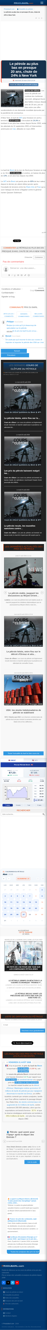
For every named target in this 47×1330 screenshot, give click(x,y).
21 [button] (30, 908)
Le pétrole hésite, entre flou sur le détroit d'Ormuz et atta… (23, 652)
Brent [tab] (12, 760)
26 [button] (17, 914)
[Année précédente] (4, 878)
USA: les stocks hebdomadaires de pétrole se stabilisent (23, 711)
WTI (20, 118)
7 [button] (29, 896)
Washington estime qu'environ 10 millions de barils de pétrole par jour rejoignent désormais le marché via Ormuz (23, 1091)
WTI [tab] (35, 760)
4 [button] (11, 896)
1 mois (7, 805)
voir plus (9, 331)
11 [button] (11, 902)
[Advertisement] (23, 41)
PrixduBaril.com (8, 1323)
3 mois (18, 805)
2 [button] (42, 890)
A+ (36, 18)
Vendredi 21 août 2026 (19, 1062)
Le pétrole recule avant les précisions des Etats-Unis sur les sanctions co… (26, 996)
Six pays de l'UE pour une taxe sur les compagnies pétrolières (23, 968)
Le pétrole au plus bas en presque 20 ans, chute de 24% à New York (24, 69)
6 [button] (23, 896)
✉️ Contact (7, 1313)
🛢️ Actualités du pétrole (25, 9)
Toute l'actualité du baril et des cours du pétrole (23, 753)
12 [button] (17, 902)
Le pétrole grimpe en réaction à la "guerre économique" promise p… (25, 982)
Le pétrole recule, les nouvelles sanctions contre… (19, 527)
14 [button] (30, 902)
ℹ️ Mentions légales (10, 1316)
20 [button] (24, 908)
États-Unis (30, 187)
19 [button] (17, 908)
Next (42, 592)
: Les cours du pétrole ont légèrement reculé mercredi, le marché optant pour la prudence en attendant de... (23, 425)
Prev (5, 592)
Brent (12, 170)
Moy (36, 800)
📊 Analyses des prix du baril (13, 1301)
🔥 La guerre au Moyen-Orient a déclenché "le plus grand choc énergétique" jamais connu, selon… (23, 1201)
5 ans (39, 805)
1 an (28, 805)
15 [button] (36, 902)
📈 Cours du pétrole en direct (13, 1292)
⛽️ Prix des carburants (10, 1304)
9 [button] (42, 896)
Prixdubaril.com (9, 9)
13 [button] (24, 902)
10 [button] (5, 902)
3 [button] (5, 896)
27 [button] (24, 914)
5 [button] (17, 896)
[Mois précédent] (9, 878)
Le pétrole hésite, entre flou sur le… (22, 418)
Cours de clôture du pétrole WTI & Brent (23, 84)
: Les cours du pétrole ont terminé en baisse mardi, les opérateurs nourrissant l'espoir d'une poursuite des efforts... (23, 480)
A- (41, 18)
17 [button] (5, 908)
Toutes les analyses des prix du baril (26, 1252)
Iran (39, 187)
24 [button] (5, 914)
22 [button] (36, 908)
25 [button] (11, 914)
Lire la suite (32, 1162)
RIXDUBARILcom (13, 1266)
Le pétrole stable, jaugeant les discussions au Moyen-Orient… (23, 594)
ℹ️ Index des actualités (11, 1298)
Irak (14, 129)
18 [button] (11, 908)
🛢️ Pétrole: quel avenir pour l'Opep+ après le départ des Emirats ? (21, 1134)
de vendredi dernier (19, 1080)
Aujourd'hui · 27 (23, 878)
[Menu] (41, 2)
